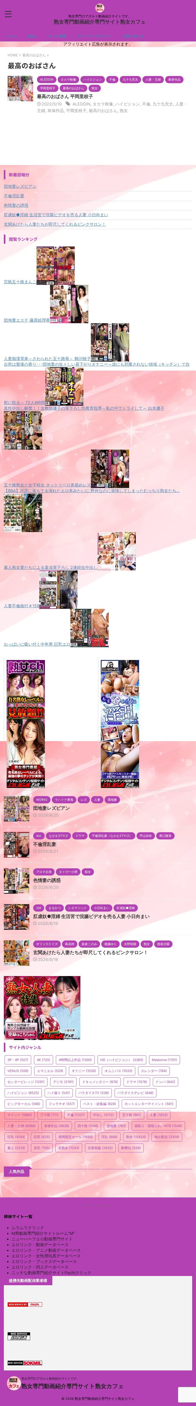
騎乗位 (131, 1148)
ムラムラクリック (27, 1227)
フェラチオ (62, 1104)
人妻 (159, 1115)
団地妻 (116, 1126)
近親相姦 (100, 1148)
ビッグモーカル (23, 1104)
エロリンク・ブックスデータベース (44, 1261)
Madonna (164, 1060)
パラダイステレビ (135, 1093)
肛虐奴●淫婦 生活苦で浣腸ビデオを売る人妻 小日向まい (56, 214)
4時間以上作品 (75, 1060)
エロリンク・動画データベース (40, 1244)
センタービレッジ (26, 1082)
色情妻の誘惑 (16, 205)
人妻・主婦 (21, 1126)
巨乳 (16, 1137)
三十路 (49, 1115)
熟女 (124, 110)
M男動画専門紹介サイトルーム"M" (43, 1233)
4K (43, 1060)
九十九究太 (163, 103)
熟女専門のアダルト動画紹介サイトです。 (50, 1378)
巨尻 (42, 1137)
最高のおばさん (103, 110)
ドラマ (136, 1082)
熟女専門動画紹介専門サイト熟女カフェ (100, 22)
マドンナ (19, 1115)
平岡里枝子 (76, 110)
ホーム (11, 36)
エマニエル (50, 1071)
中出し (103, 1115)
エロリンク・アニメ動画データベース (46, 1250)
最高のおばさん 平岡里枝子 (65, 96)
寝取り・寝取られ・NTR (158, 1126)
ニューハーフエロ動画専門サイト (42, 1238)
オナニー (84, 1071)
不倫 (146, 103)
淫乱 (109, 1137)
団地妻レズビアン (20, 186)
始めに (32, 36)
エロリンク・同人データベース (40, 1267)
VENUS (18, 1071)
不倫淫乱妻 (14, 195)
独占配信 (166, 1137)
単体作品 (55, 110)
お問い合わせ (133, 36)
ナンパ (165, 1082)
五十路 (131, 1115)
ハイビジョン (127, 103)
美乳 (42, 1148)
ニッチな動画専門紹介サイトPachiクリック (51, 1272)
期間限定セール (75, 1137)
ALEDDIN (81, 103)
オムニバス (118, 1071)
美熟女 (68, 1148)
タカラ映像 (103, 103)
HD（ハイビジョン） (121, 1060)
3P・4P (17, 1060)
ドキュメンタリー (100, 1082)
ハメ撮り (58, 1093)
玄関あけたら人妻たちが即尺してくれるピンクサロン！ (55, 224)
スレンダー (154, 1071)
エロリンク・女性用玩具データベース (46, 1255)
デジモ (63, 1082)
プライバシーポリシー (94, 36)
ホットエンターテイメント (149, 1104)
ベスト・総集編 (99, 1104)
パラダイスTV (93, 1093)
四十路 (88, 1126)
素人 (16, 1148)
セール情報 (57, 36)
